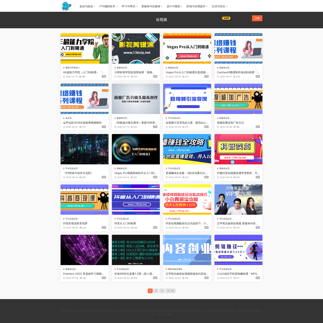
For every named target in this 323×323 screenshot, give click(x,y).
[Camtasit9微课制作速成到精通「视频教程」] (238, 48)
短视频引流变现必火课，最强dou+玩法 (186, 122)
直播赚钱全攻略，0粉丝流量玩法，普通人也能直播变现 (187, 173)
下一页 (170, 290)
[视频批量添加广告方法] (238, 99)
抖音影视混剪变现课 (75, 223)
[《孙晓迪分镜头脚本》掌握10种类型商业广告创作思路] (136, 99)
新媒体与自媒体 (150, 6)
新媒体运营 (122, 67)
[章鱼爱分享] (66, 6)
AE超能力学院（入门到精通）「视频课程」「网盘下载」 (83, 72)
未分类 (68, 118)
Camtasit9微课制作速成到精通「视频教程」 (238, 72)
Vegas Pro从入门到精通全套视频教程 (187, 72)
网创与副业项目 (175, 269)
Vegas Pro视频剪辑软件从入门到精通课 (135, 173)
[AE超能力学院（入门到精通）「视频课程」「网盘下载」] (85, 48)
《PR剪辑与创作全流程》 (78, 173)
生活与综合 (218, 6)
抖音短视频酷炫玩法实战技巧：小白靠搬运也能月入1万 (186, 223)
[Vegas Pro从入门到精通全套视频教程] (187, 48)
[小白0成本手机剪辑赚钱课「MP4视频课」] (238, 250)
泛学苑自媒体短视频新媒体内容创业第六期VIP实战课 (186, 273)
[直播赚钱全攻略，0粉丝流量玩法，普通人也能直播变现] (187, 149)
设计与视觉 (173, 6)
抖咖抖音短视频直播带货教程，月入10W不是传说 (237, 173)
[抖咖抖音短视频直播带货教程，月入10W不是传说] (238, 149)
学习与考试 (128, 6)
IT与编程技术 (107, 6)
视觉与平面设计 (72, 67)
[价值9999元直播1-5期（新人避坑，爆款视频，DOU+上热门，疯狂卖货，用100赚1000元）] (136, 250)
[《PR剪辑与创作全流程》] (85, 149)
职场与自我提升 (196, 6)
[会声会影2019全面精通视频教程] (85, 99)
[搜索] (236, 18)
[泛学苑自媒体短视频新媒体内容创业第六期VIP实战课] (187, 250)
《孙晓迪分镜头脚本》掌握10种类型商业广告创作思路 (134, 122)
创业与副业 (86, 6)
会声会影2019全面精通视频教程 (82, 122)
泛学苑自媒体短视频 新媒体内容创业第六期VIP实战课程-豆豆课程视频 (237, 223)
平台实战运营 (174, 118)
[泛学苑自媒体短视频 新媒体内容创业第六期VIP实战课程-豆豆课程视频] (238, 199)
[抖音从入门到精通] (136, 199)
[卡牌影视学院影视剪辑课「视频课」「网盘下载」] (136, 48)
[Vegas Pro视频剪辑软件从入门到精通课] (136, 149)
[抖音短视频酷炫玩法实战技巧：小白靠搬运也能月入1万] (187, 199)
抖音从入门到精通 (125, 223)
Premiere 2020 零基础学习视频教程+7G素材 (83, 273)
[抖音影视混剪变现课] (85, 199)
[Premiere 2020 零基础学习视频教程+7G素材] (85, 250)
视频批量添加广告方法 (230, 122)
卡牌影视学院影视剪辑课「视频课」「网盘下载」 (133, 72)
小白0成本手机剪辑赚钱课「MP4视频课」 (238, 273)
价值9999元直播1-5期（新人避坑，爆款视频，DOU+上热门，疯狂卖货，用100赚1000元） (135, 273)
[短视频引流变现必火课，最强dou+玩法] (187, 99)
